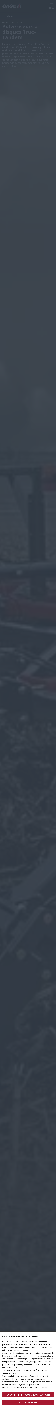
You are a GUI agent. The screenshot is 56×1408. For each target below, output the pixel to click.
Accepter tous (28, 1402)
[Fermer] (52, 1336)
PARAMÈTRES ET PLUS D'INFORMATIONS (28, 1394)
